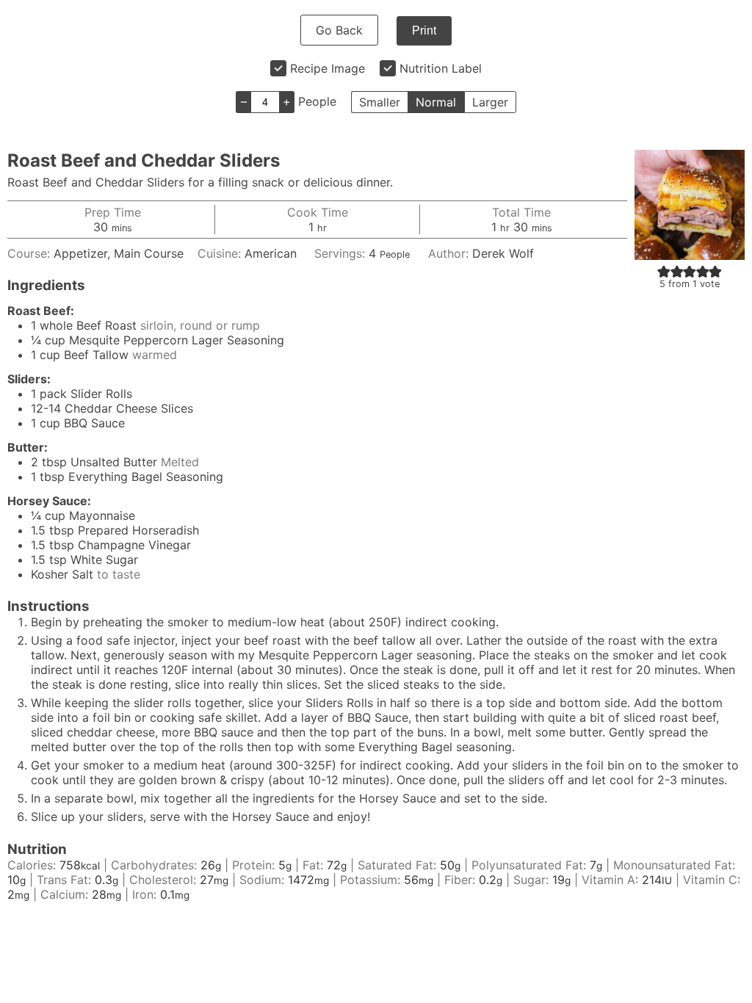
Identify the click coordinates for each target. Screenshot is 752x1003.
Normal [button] (436, 102)
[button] (663, 271)
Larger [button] (490, 102)
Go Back (339, 30)
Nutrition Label (441, 68)
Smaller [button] (379, 102)
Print (424, 30)
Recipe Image (327, 68)
